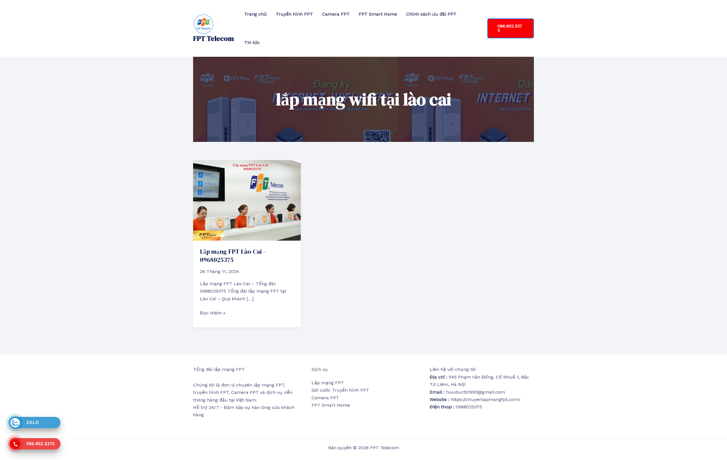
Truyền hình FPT (294, 14)
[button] (510, 28)
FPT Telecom (213, 38)
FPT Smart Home (378, 14)
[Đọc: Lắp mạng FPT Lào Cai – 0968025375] (247, 200)
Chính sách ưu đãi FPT (431, 14)
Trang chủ (255, 14)
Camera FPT (336, 14)
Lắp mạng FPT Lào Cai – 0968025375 (233, 255)
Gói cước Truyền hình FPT (340, 390)
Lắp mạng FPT (328, 382)
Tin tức (252, 42)
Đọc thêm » (212, 312)
